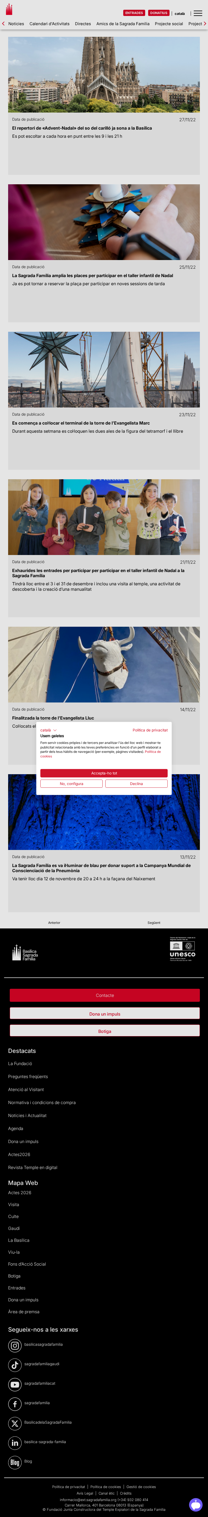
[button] (48, 730)
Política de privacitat (150, 730)
